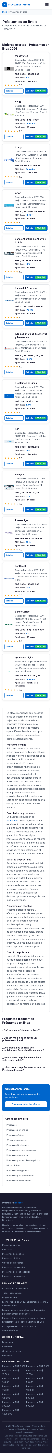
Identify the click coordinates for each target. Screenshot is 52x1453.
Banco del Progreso (26, 288)
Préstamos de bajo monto (18, 1180)
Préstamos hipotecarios (17, 1145)
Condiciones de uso (12, 1351)
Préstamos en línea (11, 1245)
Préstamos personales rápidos (21, 1150)
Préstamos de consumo (17, 1155)
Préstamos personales (17, 1130)
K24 (17, 428)
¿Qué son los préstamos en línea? (26, 1030)
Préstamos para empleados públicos (23, 1160)
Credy (18, 147)
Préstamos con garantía (17, 1170)
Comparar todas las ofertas (26, 1104)
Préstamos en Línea (26, 383)
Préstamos (11, 1125)
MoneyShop (21, 56)
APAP (18, 193)
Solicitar (35, 91)
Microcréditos (13, 1165)
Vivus (18, 101)
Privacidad (7, 1355)
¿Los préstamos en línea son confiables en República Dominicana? (26, 1049)
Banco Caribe (22, 611)
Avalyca (19, 474)
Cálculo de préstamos (16, 1140)
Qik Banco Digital (24, 657)
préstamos (12, 820)
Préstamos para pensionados (20, 1175)
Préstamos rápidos (15, 1135)
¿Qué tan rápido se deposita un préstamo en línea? (26, 1039)
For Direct (20, 566)
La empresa (7, 1342)
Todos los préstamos (12, 1293)
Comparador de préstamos (15, 1288)
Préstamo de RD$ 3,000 (13, 1366)
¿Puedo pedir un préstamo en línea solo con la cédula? (26, 1058)
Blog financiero (9, 1297)
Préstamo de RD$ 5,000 (37, 1366)
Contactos (7, 1346)
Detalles (9, 91)
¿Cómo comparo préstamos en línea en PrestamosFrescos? (26, 1068)
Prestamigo (21, 520)
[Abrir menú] (47, 4)
